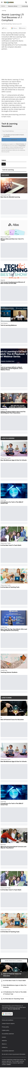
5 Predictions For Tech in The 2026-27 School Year (15, 993)
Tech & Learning (7, 24)
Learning (4, 10)
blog (3, 164)
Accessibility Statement (8, 1050)
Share (5, 28)
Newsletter (23, 28)
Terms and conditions (7, 1020)
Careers (4, 1037)
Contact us (4, 1047)
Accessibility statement (8, 1033)
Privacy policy (5, 1027)
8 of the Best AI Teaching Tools (13, 999)
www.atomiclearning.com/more (15, 114)
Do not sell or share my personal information (13, 1054)
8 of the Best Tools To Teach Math (14, 980)
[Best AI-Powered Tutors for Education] (14, 970)
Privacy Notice (22, 145)
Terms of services (20, 144)
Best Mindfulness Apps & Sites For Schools (14, 986)
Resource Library (12, 6)
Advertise (4, 1040)
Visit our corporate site (14, 1009)
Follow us (15, 28)
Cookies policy (5, 1030)
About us (4, 1044)
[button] (2, 2)
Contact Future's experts (8, 1023)
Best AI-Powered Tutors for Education (12, 975)
